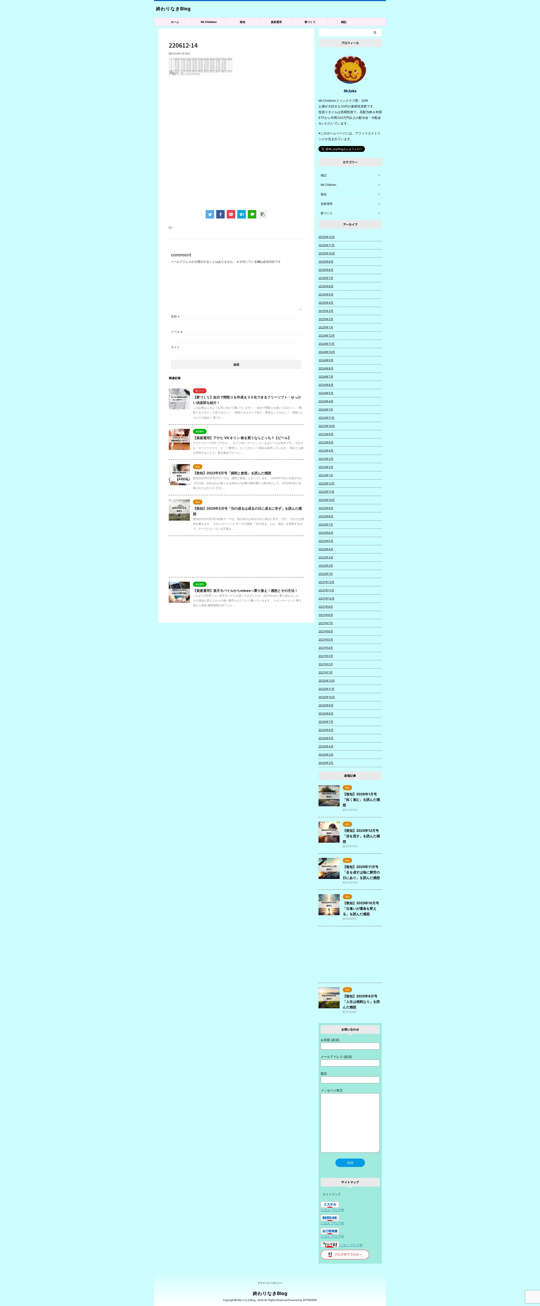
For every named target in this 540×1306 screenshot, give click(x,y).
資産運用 (276, 22)
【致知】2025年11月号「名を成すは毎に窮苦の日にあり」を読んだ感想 (361, 872)
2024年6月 (326, 385)
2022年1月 (326, 574)
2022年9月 (326, 508)
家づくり (310, 22)
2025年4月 (326, 302)
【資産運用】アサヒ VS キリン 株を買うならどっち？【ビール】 (242, 438)
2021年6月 (326, 631)
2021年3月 (326, 656)
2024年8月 (326, 368)
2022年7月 (326, 524)
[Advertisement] (236, 113)
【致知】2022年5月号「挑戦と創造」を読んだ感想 (232, 473)
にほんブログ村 (332, 1210)
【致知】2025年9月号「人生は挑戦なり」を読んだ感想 (361, 1001)
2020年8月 (326, 713)
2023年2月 (326, 467)
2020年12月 (327, 680)
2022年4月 (326, 549)
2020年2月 (326, 763)
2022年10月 (327, 500)
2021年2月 (326, 664)
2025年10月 (327, 253)
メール (176, 332)
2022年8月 (326, 516)
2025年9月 (326, 261)
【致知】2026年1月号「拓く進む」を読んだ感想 (361, 799)
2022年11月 (326, 491)
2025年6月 (326, 286)
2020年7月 (326, 721)
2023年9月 (326, 434)
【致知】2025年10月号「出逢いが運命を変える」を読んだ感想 (361, 908)
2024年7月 (326, 376)
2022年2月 (326, 565)
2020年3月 (326, 754)
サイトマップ (331, 1194)
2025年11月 (327, 245)
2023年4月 (326, 450)
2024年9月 (326, 360)
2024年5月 (326, 393)
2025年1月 (326, 327)
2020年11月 (327, 689)
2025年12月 (327, 237)
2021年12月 (326, 582)
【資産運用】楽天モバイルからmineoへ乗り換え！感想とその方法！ (245, 590)
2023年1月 (326, 475)
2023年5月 (326, 442)
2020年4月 (326, 746)
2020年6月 (326, 730)
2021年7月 (326, 623)
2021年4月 (326, 648)
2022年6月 (326, 532)
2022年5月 (326, 541)
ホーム (175, 22)
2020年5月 (326, 738)
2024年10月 (327, 352)
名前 (175, 316)
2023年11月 (327, 417)
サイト (175, 347)
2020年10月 (327, 697)
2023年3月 (326, 459)
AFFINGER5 (310, 1300)
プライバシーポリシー (270, 1283)
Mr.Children (209, 22)
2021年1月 (326, 672)
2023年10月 (327, 426)
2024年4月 (326, 401)
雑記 (344, 22)
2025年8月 (326, 270)
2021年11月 (326, 590)
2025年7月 (326, 278)
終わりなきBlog (173, 8)
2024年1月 (326, 409)
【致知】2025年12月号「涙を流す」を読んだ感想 (361, 836)
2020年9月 (326, 705)
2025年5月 (326, 294)
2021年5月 (326, 639)
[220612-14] (241, 214)
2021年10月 (327, 598)
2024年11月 (327, 344)
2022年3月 (326, 557)
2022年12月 (327, 483)
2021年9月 (326, 606)
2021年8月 (326, 615)
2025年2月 (326, 319)
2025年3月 (326, 311)
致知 (242, 22)
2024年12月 (327, 335)
